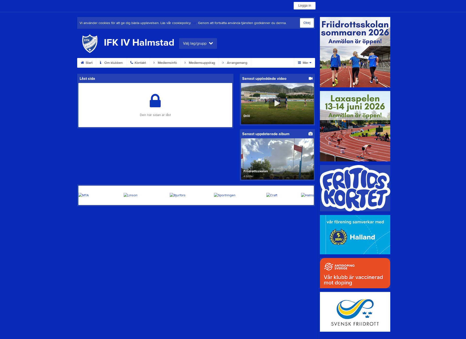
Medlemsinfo (167, 63)
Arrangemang (236, 63)
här (194, 23)
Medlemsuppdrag (201, 63)
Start (88, 63)
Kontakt (140, 63)
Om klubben (113, 63)
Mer (305, 63)
